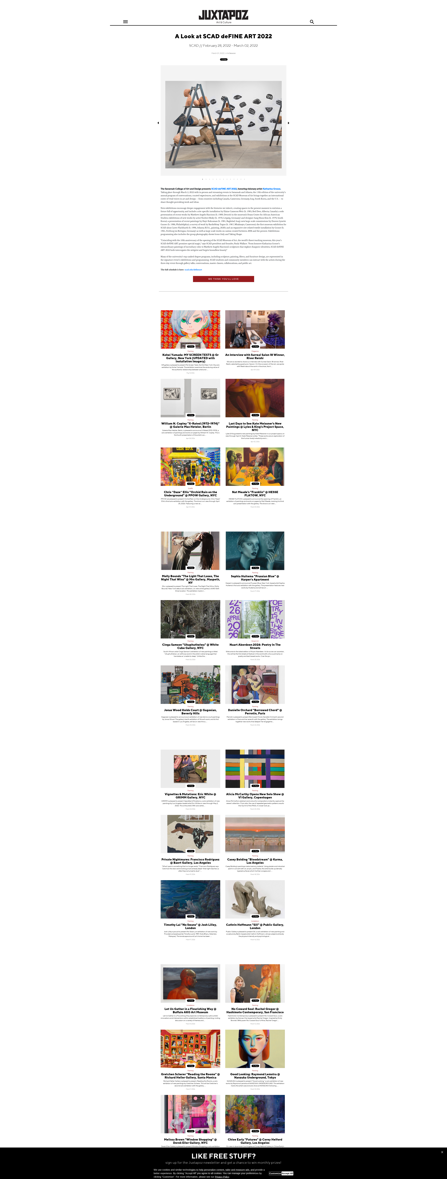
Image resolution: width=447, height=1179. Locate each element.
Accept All (287, 1173)
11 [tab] (237, 179)
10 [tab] (234, 179)
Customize (275, 1173)
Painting (190, 351)
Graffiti (190, 488)
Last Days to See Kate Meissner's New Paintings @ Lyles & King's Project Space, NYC (255, 427)
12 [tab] (241, 179)
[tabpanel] (223, 120)
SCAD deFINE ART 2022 (224, 189)
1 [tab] (202, 179)
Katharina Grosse (271, 189)
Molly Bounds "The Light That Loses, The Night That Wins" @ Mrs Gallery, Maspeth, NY (190, 579)
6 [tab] (220, 179)
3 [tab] (209, 179)
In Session (231, 53)
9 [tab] (230, 179)
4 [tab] (213, 179)
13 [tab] (244, 179)
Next (288, 123)
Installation (255, 921)
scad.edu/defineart (193, 269)
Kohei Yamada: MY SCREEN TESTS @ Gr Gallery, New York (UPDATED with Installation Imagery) (190, 358)
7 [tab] (223, 179)
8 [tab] (227, 179)
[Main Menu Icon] (125, 22)
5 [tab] (216, 179)
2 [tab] (206, 179)
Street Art (255, 641)
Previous (158, 123)
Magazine (255, 351)
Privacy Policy (222, 1177)
